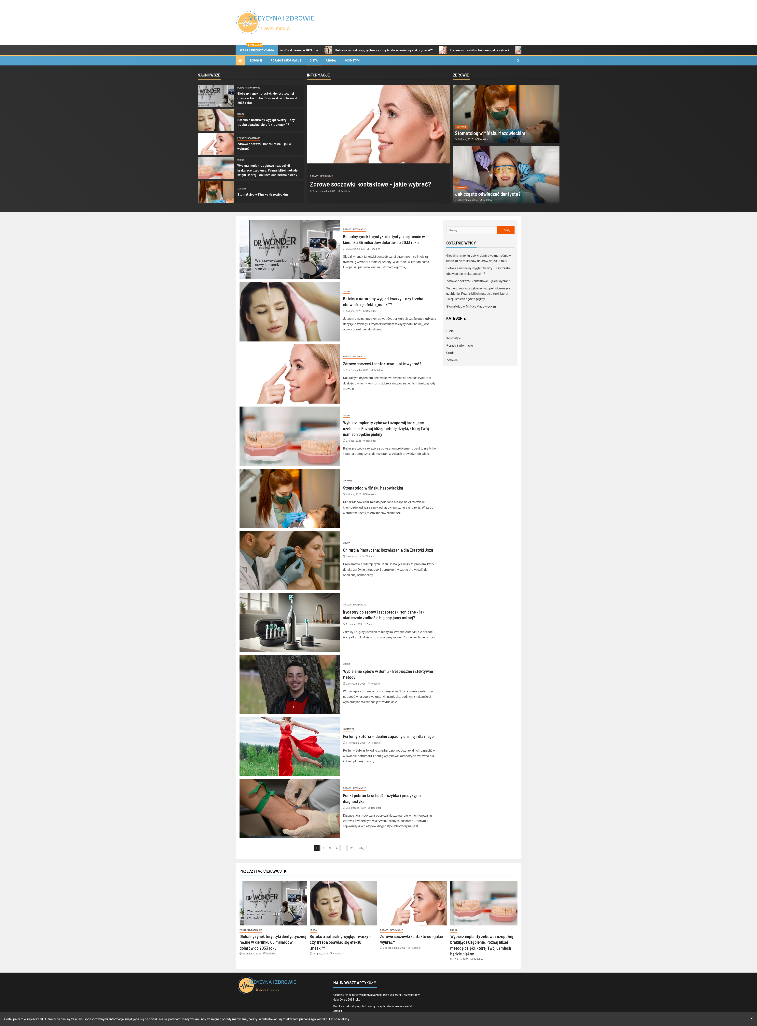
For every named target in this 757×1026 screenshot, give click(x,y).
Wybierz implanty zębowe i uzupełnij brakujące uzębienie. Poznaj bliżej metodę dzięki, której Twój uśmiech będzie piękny (267, 170)
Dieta (314, 60)
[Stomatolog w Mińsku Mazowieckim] (216, 192)
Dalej (361, 848)
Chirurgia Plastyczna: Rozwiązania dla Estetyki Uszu (388, 549)
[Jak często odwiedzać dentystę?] (506, 174)
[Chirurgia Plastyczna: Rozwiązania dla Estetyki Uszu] (290, 560)
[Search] (518, 60)
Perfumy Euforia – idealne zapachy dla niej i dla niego (388, 736)
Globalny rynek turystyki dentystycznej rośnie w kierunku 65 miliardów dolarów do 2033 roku (267, 98)
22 (351, 848)
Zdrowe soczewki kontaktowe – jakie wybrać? (404, 50)
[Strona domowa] (240, 60)
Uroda (331, 60)
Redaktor (346, 191)
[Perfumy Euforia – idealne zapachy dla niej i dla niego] (290, 746)
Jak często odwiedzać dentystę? (488, 194)
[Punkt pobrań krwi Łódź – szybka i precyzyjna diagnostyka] (290, 808)
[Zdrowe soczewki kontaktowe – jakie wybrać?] (216, 144)
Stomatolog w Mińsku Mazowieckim (262, 194)
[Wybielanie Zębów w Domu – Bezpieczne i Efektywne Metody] (290, 684)
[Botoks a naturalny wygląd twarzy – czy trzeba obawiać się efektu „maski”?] (216, 120)
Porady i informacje (285, 60)
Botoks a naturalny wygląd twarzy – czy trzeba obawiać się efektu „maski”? (308, 50)
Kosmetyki (352, 60)
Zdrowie (255, 60)
